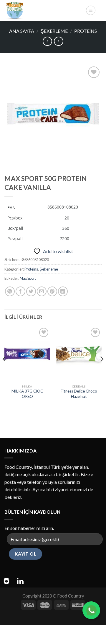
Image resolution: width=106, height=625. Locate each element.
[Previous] (4, 371)
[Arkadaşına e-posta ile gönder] (42, 291)
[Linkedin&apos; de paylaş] (63, 291)
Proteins (85, 31)
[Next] (102, 371)
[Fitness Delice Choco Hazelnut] (79, 353)
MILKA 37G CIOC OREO (27, 394)
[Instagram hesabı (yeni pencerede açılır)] (6, 580)
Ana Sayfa (21, 31)
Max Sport (28, 278)
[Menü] (90, 10)
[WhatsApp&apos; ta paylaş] (10, 291)
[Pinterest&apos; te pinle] (52, 291)
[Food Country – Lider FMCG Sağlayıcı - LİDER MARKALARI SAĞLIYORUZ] (42, 10)
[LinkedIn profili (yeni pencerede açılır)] (20, 580)
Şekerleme (54, 31)
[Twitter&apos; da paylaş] (31, 291)
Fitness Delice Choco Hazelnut (79, 394)
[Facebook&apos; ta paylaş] (20, 291)
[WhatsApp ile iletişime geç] (91, 610)
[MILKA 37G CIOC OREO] (27, 353)
